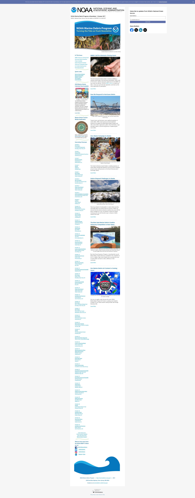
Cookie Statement (163, 2)
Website (80, 454)
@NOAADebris (82, 449)
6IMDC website (109, 83)
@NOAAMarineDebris (82, 447)
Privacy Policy (92, 494)
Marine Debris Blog (79, 75)
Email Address (133, 15)
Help (104, 494)
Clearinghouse (78, 79)
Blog (84, 454)
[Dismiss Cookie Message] (193, 1)
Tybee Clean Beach (79, 187)
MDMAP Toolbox (78, 77)
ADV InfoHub (78, 78)
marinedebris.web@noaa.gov (101, 482)
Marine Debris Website (80, 74)
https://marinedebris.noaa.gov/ (103, 478)
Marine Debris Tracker (80, 136)
